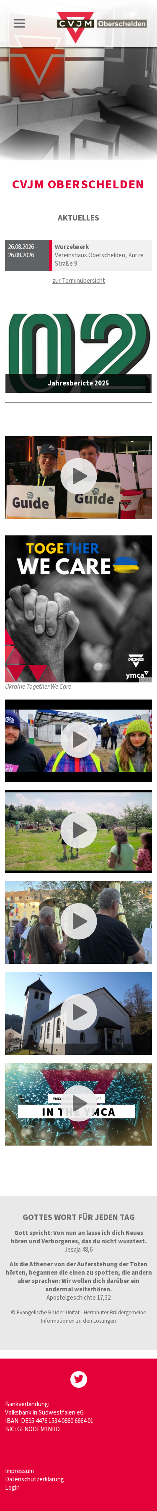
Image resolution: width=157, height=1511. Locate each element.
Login (12, 1487)
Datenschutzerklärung (34, 1479)
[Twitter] (78, 1379)
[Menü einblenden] (19, 25)
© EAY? (145, 679)
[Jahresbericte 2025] (78, 353)
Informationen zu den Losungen (78, 1321)
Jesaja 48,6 (78, 1249)
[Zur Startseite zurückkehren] (101, 15)
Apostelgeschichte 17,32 (78, 1297)
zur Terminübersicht (78, 280)
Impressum (19, 1471)
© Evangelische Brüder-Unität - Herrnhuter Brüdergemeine (78, 1312)
